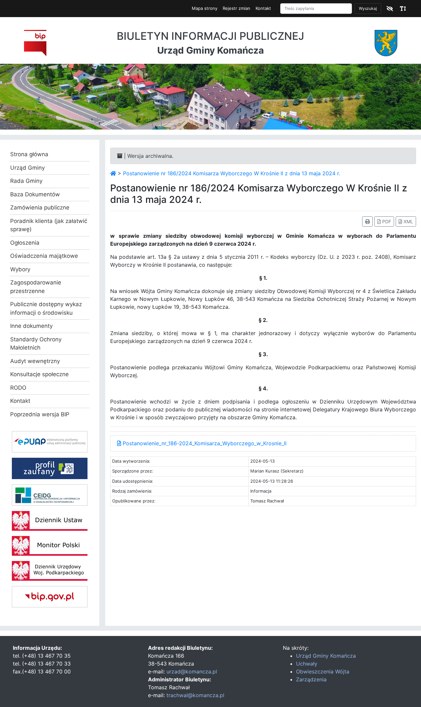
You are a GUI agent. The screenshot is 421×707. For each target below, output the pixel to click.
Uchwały (306, 663)
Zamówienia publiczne (39, 207)
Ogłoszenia (24, 242)
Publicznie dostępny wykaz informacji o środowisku (46, 308)
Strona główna (29, 154)
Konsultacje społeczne (39, 374)
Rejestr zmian (236, 8)
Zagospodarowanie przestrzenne (35, 286)
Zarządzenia (311, 679)
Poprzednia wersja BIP (39, 414)
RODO (18, 387)
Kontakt (263, 8)
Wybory (20, 269)
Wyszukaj (368, 8)
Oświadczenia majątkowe (44, 256)
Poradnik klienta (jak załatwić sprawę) (48, 225)
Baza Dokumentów (35, 194)
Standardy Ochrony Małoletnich (36, 343)
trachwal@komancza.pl (195, 695)
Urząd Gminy (27, 167)
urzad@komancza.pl (191, 671)
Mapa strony (204, 8)
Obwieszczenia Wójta (322, 671)
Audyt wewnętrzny (35, 361)
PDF (386, 221)
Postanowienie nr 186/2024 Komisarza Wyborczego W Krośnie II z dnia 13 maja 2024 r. (231, 173)
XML (407, 221)
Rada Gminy (26, 181)
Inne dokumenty (31, 326)
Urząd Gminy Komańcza (326, 655)
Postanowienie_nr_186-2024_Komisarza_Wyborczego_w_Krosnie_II (203, 443)
